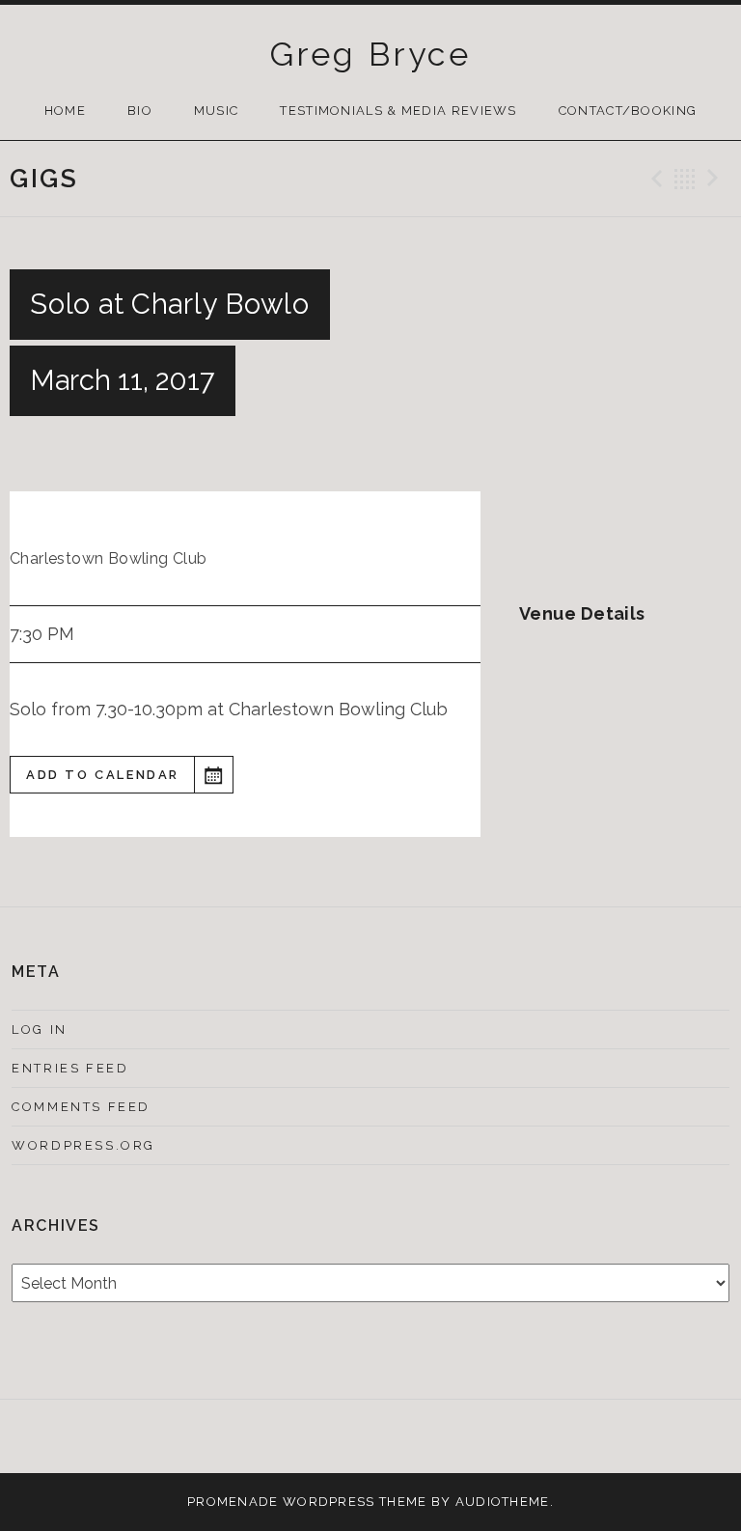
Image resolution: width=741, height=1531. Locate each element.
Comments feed (81, 1107)
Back (685, 178)
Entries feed (70, 1068)
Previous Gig (654, 178)
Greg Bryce (370, 54)
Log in (40, 1029)
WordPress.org (83, 1145)
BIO (139, 110)
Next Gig (715, 178)
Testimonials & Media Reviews (398, 110)
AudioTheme (502, 1501)
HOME (65, 110)
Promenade (233, 1501)
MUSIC (216, 110)
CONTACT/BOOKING (628, 110)
